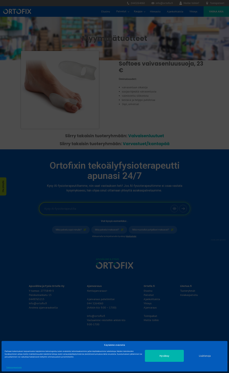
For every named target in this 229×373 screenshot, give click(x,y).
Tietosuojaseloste (14, 367)
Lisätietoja (205, 355)
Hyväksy (164, 355)
